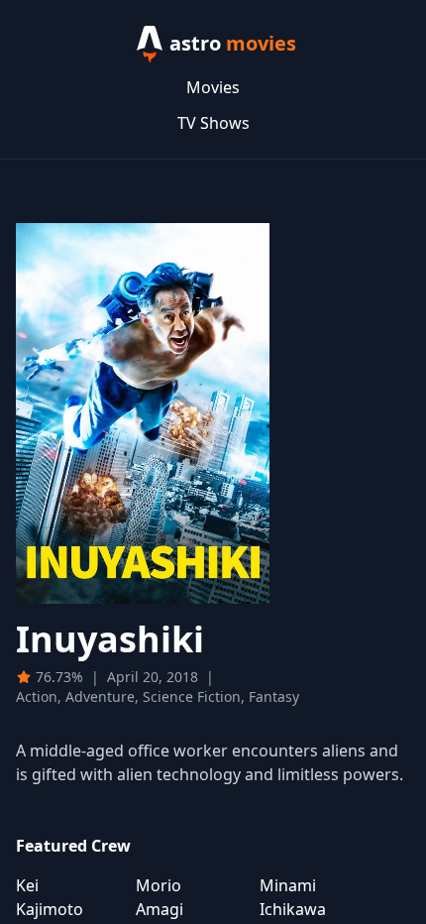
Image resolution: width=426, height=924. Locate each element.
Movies (213, 87)
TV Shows (213, 123)
